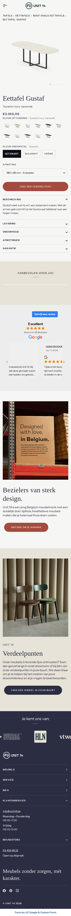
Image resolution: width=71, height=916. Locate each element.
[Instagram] (17, 890)
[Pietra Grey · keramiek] (28, 137)
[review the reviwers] (36, 357)
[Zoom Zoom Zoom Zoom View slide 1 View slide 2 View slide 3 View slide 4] (35, 56)
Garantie (9, 248)
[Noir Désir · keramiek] (49, 127)
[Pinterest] (10, 890)
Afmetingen (11, 240)
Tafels (7, 15)
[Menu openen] (8, 5)
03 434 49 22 (10, 850)
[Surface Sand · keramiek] (18, 127)
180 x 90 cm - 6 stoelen (20, 172)
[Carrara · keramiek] (39, 137)
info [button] (6, 790)
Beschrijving (12, 199)
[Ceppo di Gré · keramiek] (39, 127)
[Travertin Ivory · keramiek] (8, 127)
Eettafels (23, 15)
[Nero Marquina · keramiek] (48, 137)
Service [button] (8, 779)
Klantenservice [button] (14, 800)
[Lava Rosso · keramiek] (8, 137)
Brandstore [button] (11, 839)
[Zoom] (9, 83)
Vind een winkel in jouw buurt (33, 690)
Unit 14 (10, 903)
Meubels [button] (9, 769)
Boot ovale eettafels (48, 15)
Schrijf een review (44, 314)
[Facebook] (4, 890)
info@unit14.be (12, 811)
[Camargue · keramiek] (28, 127)
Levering (9, 223)
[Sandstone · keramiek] (59, 127)
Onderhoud (11, 231)
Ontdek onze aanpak (26, 527)
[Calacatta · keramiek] (18, 137)
